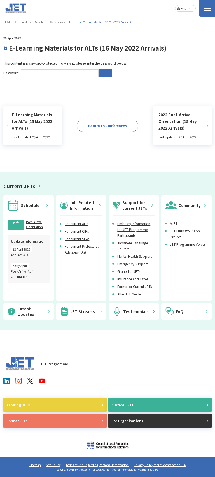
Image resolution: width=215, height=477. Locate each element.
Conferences (57, 22)
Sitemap (35, 465)
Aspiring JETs (18, 404)
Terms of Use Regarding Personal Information (97, 465)
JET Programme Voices (187, 244)
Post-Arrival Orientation (34, 224)
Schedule (40, 22)
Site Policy (53, 465)
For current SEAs (77, 238)
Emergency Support (132, 263)
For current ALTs (76, 223)
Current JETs (23, 22)
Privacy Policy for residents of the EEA (160, 465)
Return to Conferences (107, 125)
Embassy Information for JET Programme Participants (133, 229)
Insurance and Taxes (132, 278)
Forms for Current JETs (134, 286)
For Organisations (127, 420)
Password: (11, 72)
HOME (7, 22)
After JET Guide (129, 294)
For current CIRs (77, 231)
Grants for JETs (128, 271)
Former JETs (17, 420)
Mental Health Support (134, 256)
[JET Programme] (20, 364)
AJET (173, 223)
